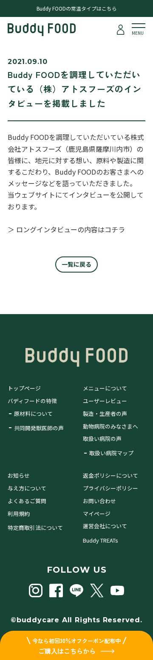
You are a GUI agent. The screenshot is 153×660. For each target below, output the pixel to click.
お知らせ (19, 475)
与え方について (27, 488)
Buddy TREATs (100, 540)
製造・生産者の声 (105, 413)
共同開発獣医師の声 (39, 428)
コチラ (115, 229)
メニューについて (105, 388)
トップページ (24, 388)
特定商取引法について (35, 528)
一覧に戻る (76, 264)
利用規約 (19, 514)
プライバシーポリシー (110, 488)
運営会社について (105, 526)
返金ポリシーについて (110, 475)
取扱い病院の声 (102, 438)
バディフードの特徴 (32, 401)
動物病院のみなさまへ (110, 426)
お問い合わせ (99, 501)
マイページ (96, 514)
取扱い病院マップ (111, 453)
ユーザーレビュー (105, 401)
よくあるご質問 (27, 501)
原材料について (33, 413)
